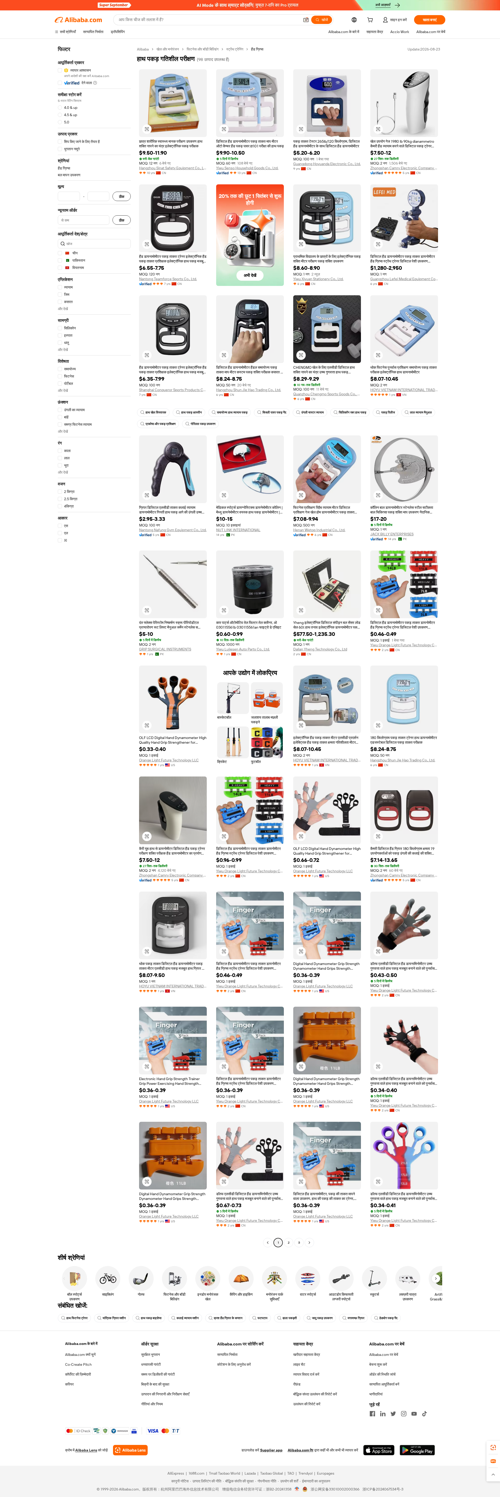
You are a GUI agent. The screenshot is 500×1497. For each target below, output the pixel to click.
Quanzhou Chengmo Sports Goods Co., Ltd (327, 394)
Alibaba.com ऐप (300, 1450)
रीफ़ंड (297, 1384)
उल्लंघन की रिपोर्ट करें (306, 1404)
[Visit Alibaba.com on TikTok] (424, 1414)
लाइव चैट (299, 1364)
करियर (69, 1384)
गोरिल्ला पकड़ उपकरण (203, 424)
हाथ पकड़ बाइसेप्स (151, 1318)
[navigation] (94, 646)
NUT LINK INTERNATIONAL (238, 530)
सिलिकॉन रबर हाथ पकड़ (352, 412)
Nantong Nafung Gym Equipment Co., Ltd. (173, 530)
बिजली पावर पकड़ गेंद (274, 412)
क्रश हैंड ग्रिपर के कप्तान (228, 1318)
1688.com (196, 1473)
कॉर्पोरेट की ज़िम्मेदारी (78, 1374)
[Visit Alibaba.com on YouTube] (414, 1414)
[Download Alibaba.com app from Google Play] (417, 1450)
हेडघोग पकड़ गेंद (388, 1318)
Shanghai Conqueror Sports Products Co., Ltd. (173, 390)
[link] (493, 1447)
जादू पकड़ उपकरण (322, 1318)
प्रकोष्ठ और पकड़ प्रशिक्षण (161, 424)
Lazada (250, 1473)
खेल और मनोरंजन (168, 49)
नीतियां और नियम (152, 1404)
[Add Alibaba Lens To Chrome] (130, 1450)
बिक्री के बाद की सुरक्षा (155, 1384)
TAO (290, 1473)
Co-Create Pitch (78, 1364)
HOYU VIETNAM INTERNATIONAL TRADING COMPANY (404, 390)
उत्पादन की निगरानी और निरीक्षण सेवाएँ (165, 1394)
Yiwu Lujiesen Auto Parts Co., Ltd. (243, 649)
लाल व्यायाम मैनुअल (421, 412)
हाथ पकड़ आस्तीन (191, 412)
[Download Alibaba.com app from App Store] (379, 1450)
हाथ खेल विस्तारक (156, 412)
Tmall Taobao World (224, 1473)
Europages (325, 1473)
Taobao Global (271, 1473)
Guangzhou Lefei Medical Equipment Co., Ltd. (404, 279)
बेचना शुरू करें (378, 1364)
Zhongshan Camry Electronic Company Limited (404, 168)
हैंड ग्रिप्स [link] (257, 49)
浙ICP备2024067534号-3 (382, 1489)
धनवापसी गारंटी (151, 1364)
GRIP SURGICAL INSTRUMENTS (165, 649)
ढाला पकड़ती (290, 1318)
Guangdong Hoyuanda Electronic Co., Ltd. (327, 164)
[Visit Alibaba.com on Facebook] (372, 1414)
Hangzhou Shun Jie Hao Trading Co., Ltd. (248, 390)
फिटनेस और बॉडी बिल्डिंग (202, 49)
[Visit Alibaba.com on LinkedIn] (383, 1414)
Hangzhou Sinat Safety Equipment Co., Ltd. (173, 168)
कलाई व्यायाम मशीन (188, 1318)
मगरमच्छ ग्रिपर (356, 1318)
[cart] (371, 20)
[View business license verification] (297, 1489)
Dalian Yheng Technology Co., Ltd (320, 649)
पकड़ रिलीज (388, 412)
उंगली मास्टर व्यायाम (312, 412)
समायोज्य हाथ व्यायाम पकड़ (232, 412)
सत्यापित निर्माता (227, 1354)
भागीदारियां (376, 1394)
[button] (306, 20)
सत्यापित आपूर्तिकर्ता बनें (384, 1384)
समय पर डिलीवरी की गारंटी (158, 1374)
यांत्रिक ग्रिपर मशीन (114, 1318)
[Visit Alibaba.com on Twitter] (393, 1414)
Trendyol (305, 1473)
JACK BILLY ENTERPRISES (392, 534)
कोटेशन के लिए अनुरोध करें (234, 1364)
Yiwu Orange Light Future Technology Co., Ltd (404, 645)
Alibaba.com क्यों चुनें (80, 1354)
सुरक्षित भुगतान (150, 1354)
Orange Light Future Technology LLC (169, 760)
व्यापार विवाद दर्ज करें (306, 1374)
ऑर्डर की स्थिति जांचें (382, 1374)
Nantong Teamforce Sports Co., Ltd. (168, 279)
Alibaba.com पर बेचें (383, 1354)
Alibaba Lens (86, 1450)
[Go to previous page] (267, 1242)
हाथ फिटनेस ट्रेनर (77, 1318)
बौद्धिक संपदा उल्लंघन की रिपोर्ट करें (315, 1394)
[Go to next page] (309, 1242)
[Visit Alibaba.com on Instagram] (404, 1414)
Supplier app (271, 1450)
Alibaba (143, 49)
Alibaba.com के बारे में (81, 1344)
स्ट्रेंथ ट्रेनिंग (234, 49)
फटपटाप (262, 1318)
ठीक (121, 196)
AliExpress (175, 1473)
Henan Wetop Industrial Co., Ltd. (319, 530)
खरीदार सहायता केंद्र (306, 1354)
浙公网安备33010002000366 (335, 1489)
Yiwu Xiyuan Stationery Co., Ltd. (318, 279)
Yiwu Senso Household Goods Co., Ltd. (247, 168)
